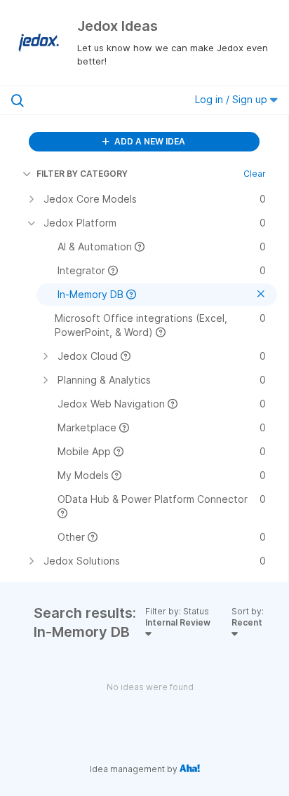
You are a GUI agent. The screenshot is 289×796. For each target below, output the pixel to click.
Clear (254, 173)
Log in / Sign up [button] (232, 99)
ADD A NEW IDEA (148, 141)
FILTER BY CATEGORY (82, 173)
